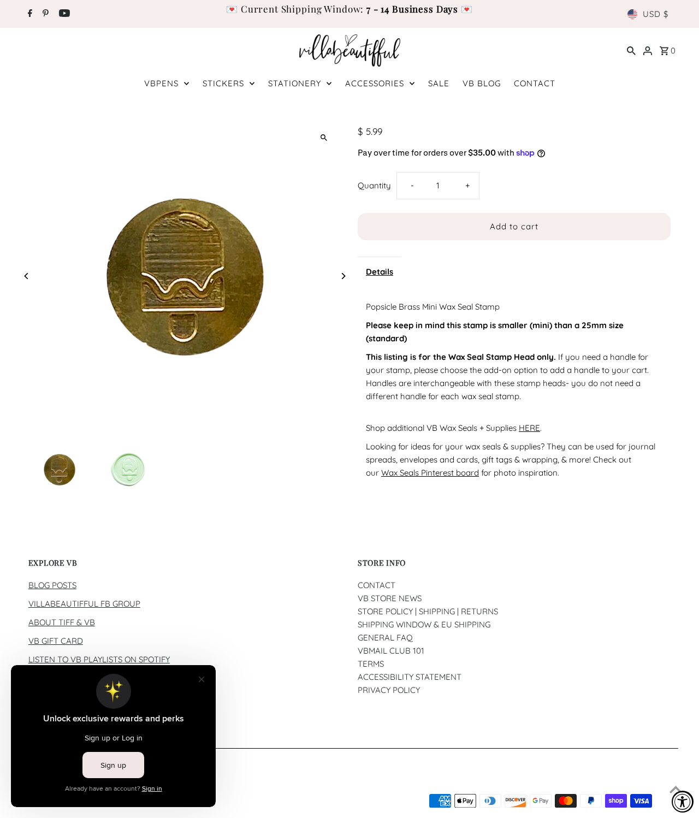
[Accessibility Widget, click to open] (683, 802)
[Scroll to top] (676, 789)
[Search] (631, 50)
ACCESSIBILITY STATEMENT (409, 677)
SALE (438, 83)
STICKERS (223, 83)
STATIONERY (294, 83)
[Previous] (27, 276)
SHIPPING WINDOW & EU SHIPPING (424, 624)
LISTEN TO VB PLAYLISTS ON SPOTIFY (99, 659)
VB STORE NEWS (390, 598)
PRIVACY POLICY (389, 690)
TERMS (371, 664)
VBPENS (161, 83)
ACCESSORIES (374, 83)
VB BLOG (482, 83)
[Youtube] (63, 14)
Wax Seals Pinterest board (430, 472)
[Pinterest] (44, 14)
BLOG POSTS (52, 585)
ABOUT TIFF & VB (61, 622)
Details (379, 271)
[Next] (342, 276)
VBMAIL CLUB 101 (391, 650)
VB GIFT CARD (55, 641)
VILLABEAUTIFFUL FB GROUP (84, 603)
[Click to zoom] (323, 137)
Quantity (374, 185)
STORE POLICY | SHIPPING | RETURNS (428, 611)
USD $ (655, 14)
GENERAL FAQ (385, 637)
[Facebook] (28, 14)
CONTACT (534, 83)
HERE (529, 428)
